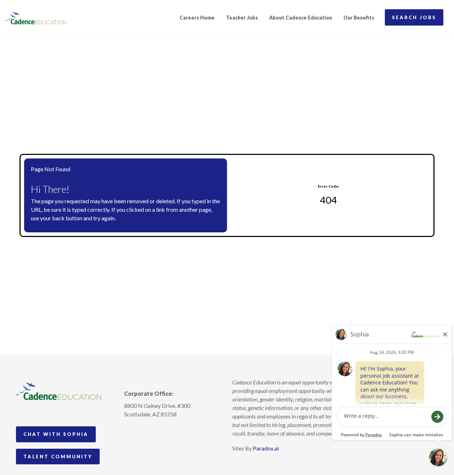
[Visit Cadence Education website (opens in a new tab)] (36, 18)
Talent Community (57, 456)
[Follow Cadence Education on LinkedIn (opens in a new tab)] (156, 430)
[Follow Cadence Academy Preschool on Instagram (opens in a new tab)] (129, 430)
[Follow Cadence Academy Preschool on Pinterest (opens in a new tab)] (143, 430)
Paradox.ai (266, 448)
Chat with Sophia (55, 434)
